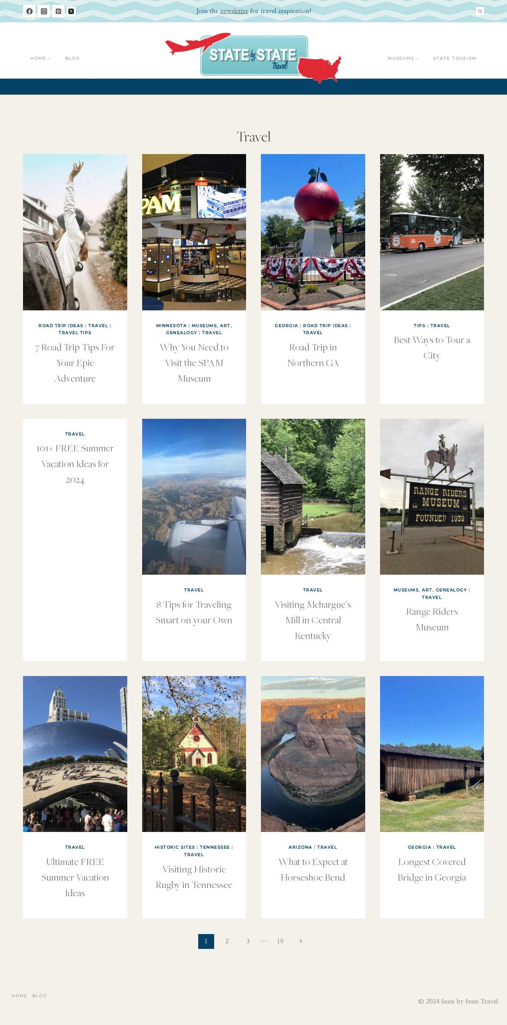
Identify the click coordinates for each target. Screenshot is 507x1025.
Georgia (286, 325)
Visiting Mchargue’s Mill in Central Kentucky (313, 620)
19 (280, 941)
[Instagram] (43, 11)
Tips (419, 325)
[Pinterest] (58, 11)
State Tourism (455, 58)
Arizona (301, 847)
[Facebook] (29, 11)
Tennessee (215, 847)
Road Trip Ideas (61, 325)
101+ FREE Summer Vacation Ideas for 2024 (75, 463)
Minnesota (171, 325)
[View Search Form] (480, 11)
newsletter (234, 11)
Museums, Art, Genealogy (430, 590)
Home (19, 995)
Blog (72, 58)
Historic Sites (175, 847)
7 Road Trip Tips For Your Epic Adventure (75, 362)
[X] (71, 11)
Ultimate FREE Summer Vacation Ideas (75, 877)
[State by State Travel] (253, 58)
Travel (98, 325)
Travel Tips (75, 332)
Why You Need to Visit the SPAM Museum (194, 362)
